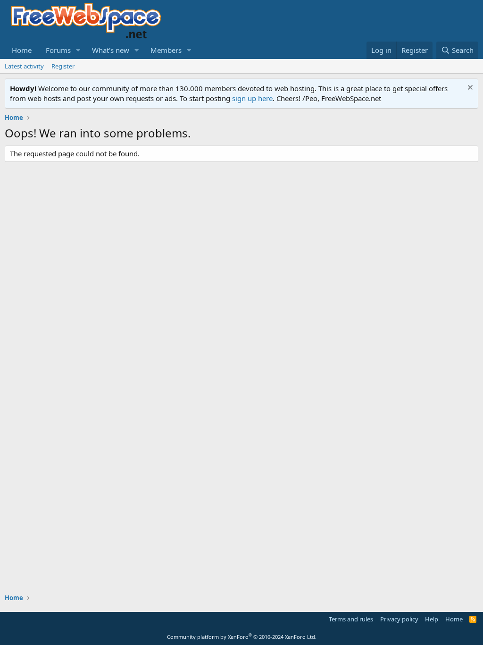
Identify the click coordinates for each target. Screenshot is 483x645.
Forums (58, 50)
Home (22, 50)
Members (166, 50)
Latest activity (24, 66)
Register (63, 66)
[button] (78, 50)
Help (431, 619)
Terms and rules (351, 619)
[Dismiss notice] (469, 88)
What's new (110, 50)
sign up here (252, 98)
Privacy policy (399, 619)
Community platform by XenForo (241, 636)
